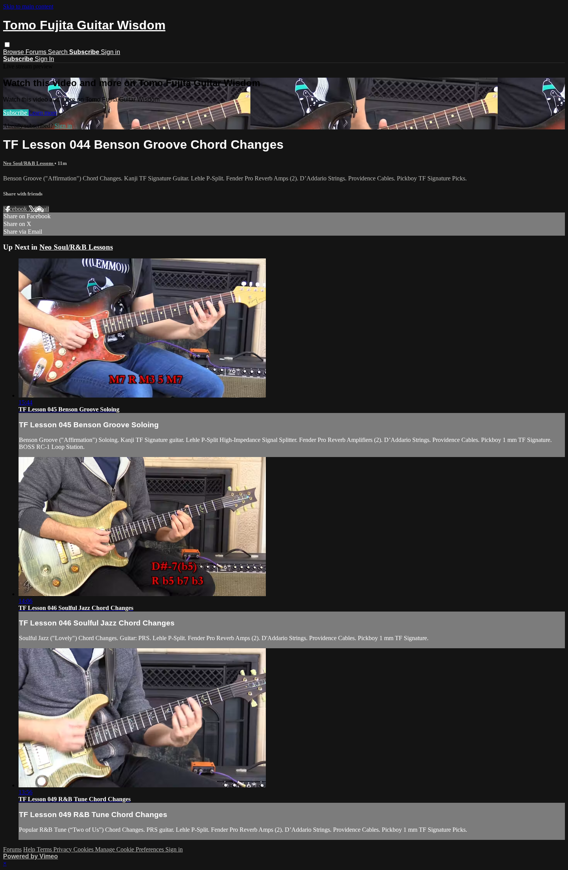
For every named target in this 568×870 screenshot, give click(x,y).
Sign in (110, 52)
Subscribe (16, 112)
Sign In (44, 59)
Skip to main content (28, 6)
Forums (37, 52)
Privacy (63, 849)
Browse (14, 52)
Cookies (84, 849)
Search (58, 52)
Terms (45, 849)
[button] (7, 44)
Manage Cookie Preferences (130, 849)
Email (42, 209)
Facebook (16, 209)
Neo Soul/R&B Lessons (28, 163)
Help (30, 849)
